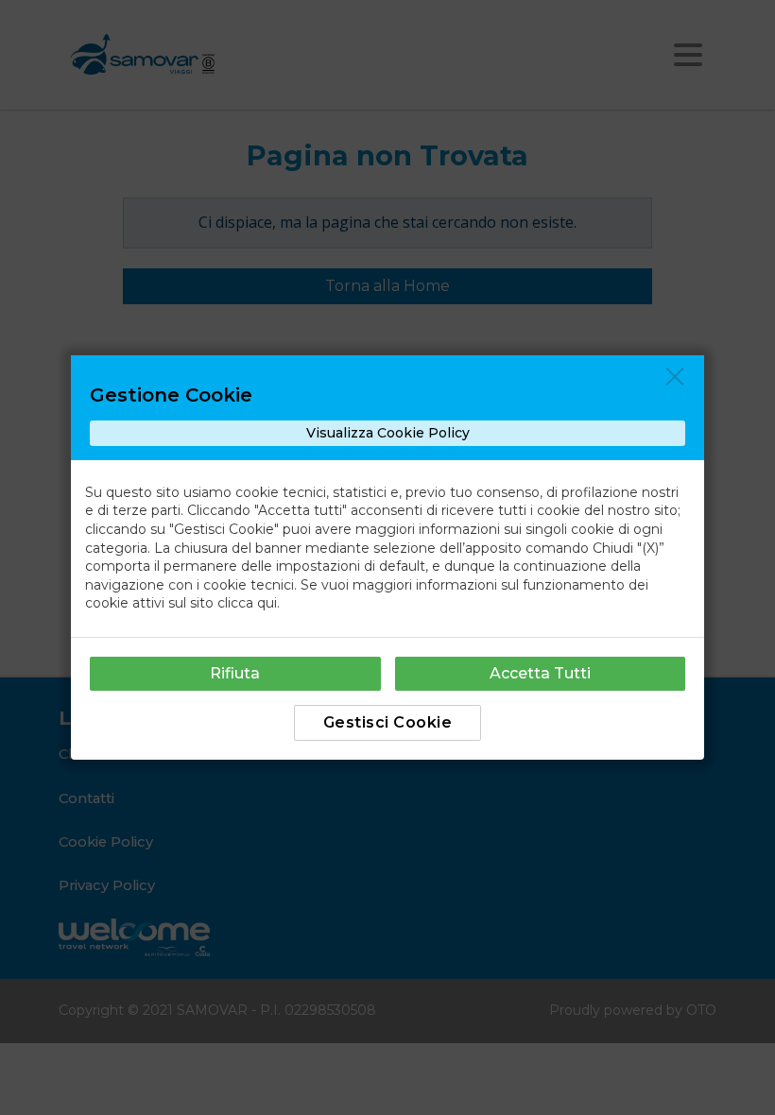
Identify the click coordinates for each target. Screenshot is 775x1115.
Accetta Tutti (540, 673)
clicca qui (247, 602)
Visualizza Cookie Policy (388, 432)
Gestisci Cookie (388, 722)
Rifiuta (235, 673)
